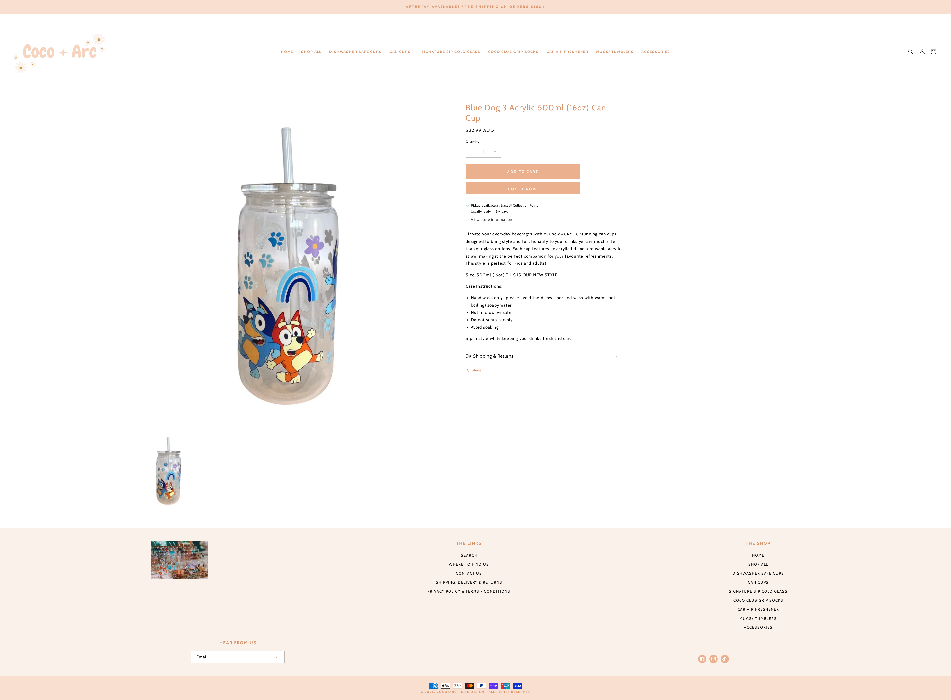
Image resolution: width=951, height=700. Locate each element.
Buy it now (523, 189)
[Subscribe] (275, 657)
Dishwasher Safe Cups (758, 573)
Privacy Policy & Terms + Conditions (468, 591)
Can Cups (758, 582)
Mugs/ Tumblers (758, 618)
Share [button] (476, 370)
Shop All (758, 564)
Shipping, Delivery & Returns (469, 582)
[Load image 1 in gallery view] (169, 470)
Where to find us (469, 564)
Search (469, 555)
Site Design (472, 692)
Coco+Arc (447, 692)
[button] (402, 51)
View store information (491, 219)
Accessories (758, 627)
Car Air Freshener (758, 609)
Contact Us (469, 573)
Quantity (472, 142)
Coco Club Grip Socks (758, 600)
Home (758, 555)
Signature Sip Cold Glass (758, 591)
